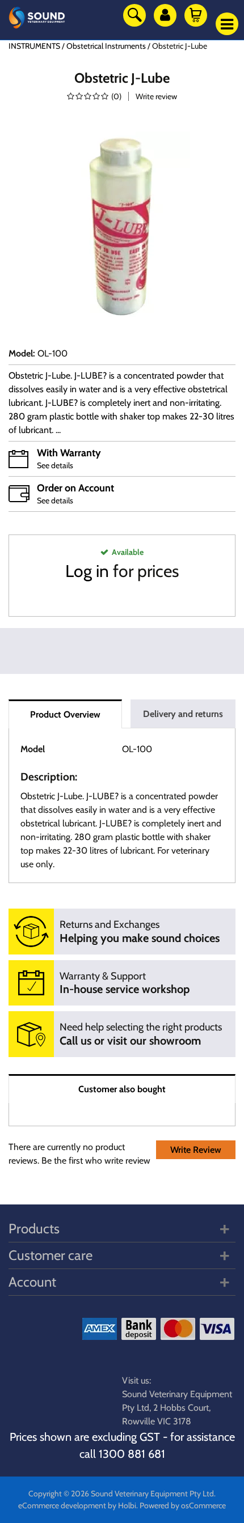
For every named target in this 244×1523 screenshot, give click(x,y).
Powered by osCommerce (183, 1505)
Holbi (127, 1505)
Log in (87, 571)
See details (55, 465)
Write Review (195, 1149)
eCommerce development (62, 1505)
